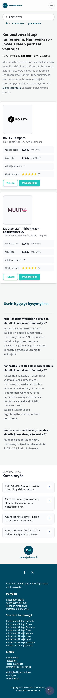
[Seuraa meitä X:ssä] (32, 572)
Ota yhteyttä (12, 678)
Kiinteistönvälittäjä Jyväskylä (20, 642)
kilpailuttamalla (11, 87)
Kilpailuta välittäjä (15, 599)
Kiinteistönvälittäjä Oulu (18, 636)
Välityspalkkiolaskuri (16, 602)
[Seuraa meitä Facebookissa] (24, 572)
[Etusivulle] (12, 5)
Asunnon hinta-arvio (16, 605)
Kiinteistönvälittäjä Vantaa (19, 633)
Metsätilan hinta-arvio (17, 608)
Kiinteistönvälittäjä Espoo (19, 624)
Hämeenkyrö (17, 23)
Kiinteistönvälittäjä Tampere (20, 627)
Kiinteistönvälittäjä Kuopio (19, 645)
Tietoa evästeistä (14, 663)
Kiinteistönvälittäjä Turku (18, 630)
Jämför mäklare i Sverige (18, 666)
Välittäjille (11, 675)
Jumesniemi (34, 23)
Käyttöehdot (12, 657)
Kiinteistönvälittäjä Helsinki (20, 621)
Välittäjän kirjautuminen (18, 672)
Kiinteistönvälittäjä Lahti (18, 639)
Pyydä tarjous (29, 182)
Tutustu (11, 183)
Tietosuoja (11, 660)
